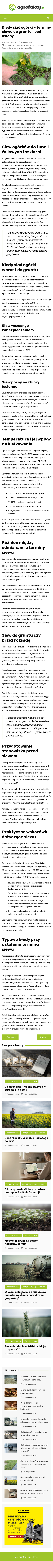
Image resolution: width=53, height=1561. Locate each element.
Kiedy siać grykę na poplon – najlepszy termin (22, 1242)
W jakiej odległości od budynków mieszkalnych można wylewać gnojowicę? (25, 1295)
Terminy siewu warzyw (11, 48)
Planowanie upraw (23, 45)
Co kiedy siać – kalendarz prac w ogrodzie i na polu (25, 1088)
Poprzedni (11, 1037)
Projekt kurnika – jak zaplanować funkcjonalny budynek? (31, 1406)
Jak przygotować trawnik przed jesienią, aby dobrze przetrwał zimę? (34, 1464)
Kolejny (43, 1037)
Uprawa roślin (26, 48)
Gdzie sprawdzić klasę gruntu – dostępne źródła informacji (25, 1191)
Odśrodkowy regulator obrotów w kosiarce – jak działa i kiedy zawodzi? (34, 1448)
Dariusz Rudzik (10, 42)
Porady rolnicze (38, 45)
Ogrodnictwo (10, 45)
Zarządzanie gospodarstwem (34, 1133)
